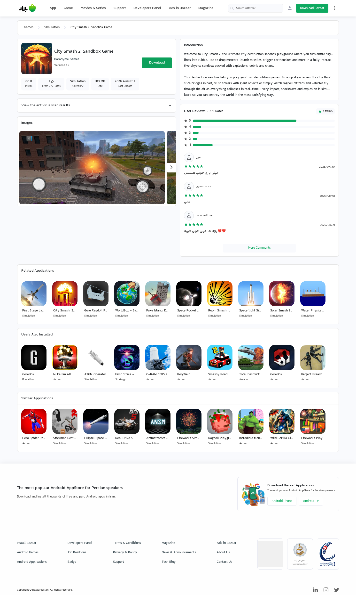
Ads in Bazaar (180, 8)
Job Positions (77, 552)
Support (120, 8)
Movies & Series (93, 8)
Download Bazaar (312, 8)
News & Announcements (179, 552)
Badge (72, 562)
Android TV (311, 501)
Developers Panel (147, 8)
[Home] (27, 8)
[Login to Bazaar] (289, 8)
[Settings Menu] (334, 8)
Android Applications (32, 562)
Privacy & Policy (125, 552)
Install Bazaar (26, 543)
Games (28, 27)
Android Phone (281, 501)
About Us (223, 552)
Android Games (28, 552)
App (53, 8)
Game (68, 8)
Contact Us (224, 562)
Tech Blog (169, 562)
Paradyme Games (66, 59)
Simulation (52, 27)
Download (157, 63)
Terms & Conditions (127, 543)
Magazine (205, 8)
